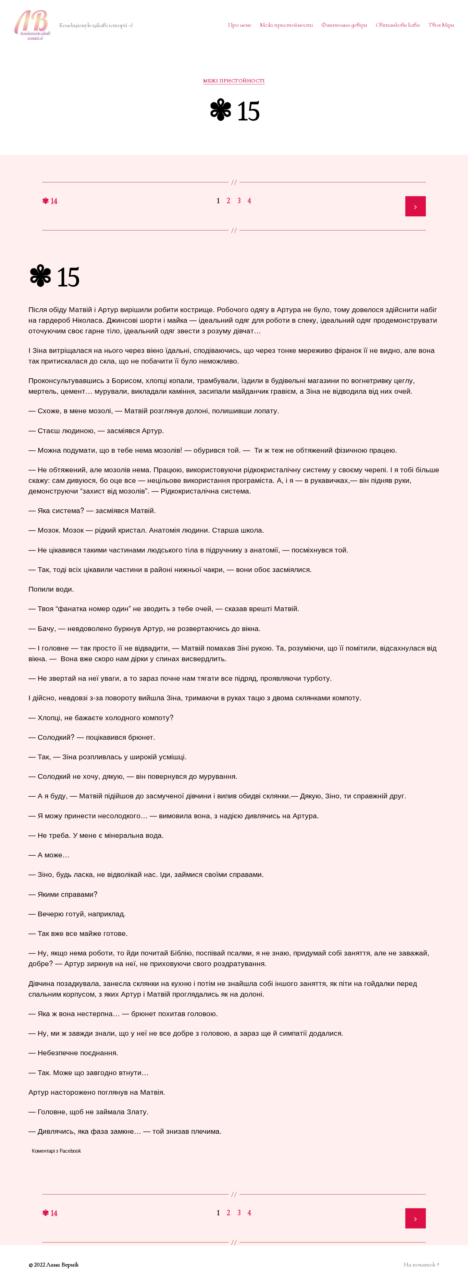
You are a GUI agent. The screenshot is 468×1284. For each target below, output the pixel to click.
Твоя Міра (441, 24)
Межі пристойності (286, 24)
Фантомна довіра (344, 24)
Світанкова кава (398, 24)
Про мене (239, 24)
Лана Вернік (62, 1264)
